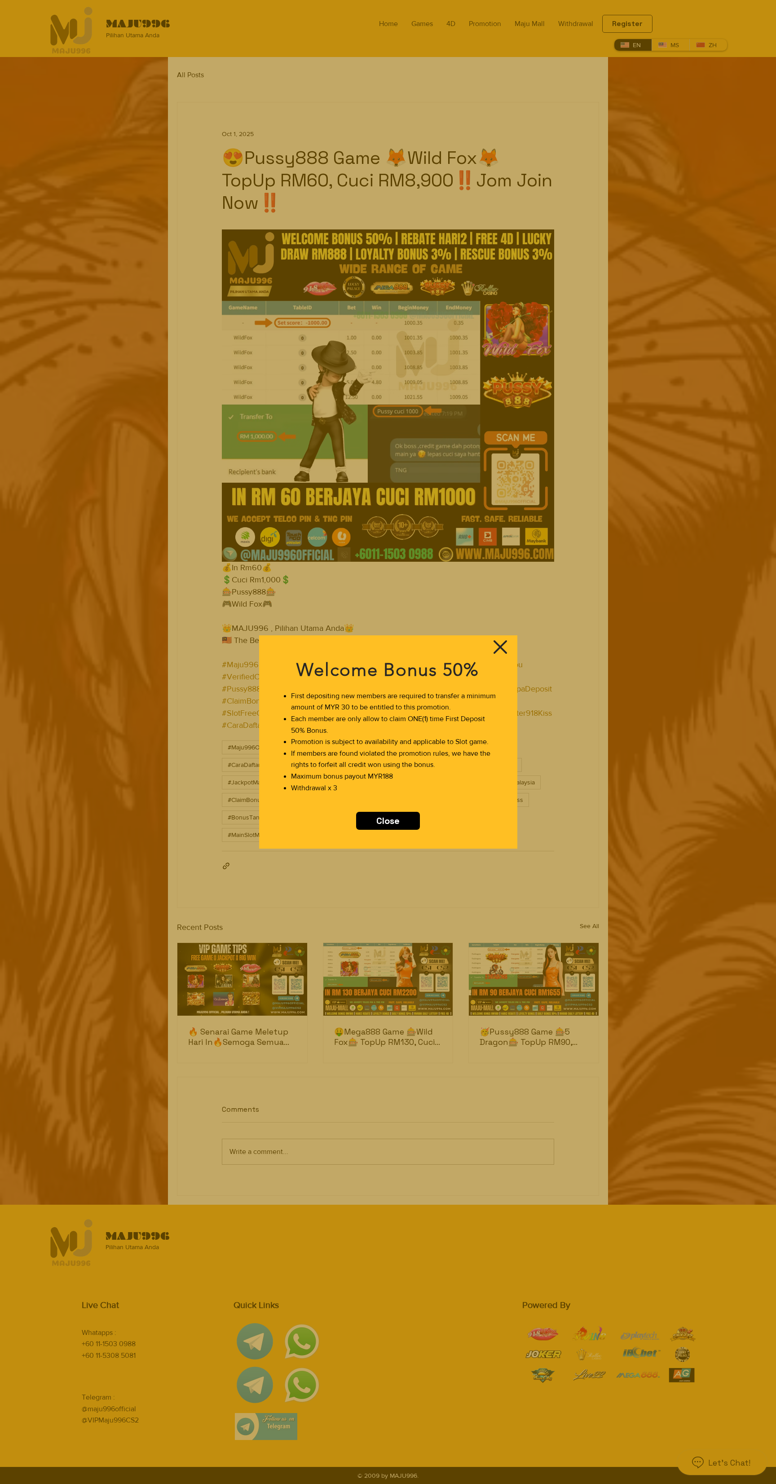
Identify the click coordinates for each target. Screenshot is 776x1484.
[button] (500, 647)
